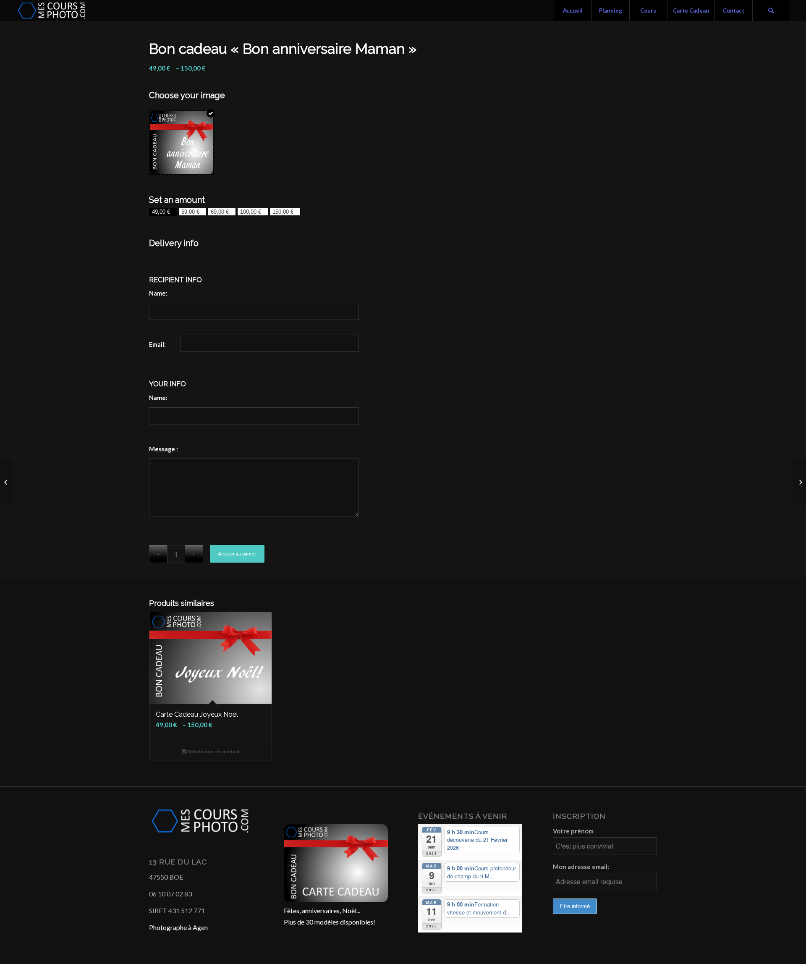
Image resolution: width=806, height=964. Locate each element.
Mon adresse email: (581, 866)
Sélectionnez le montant (213, 751)
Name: (158, 293)
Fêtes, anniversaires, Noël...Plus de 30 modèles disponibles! (329, 915)
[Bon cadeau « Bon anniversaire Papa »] (799, 482)
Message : (163, 449)
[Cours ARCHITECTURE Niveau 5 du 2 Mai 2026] (6, 482)
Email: (157, 344)
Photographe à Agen (178, 927)
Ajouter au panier (237, 553)
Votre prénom (573, 831)
